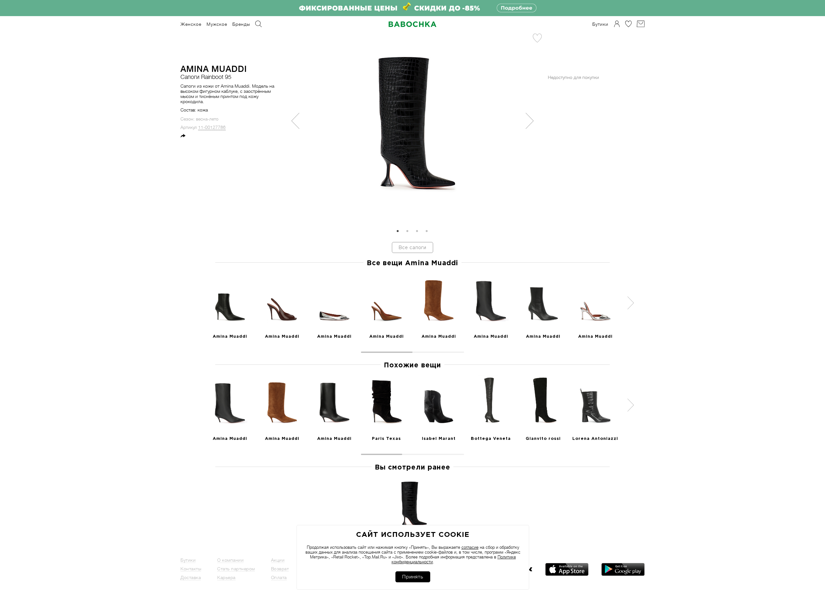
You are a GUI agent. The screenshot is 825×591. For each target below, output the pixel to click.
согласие (470, 547)
